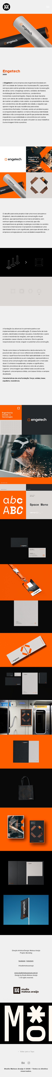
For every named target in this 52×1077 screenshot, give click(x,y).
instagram (29, 961)
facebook (22, 961)
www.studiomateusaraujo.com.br (26, 973)
